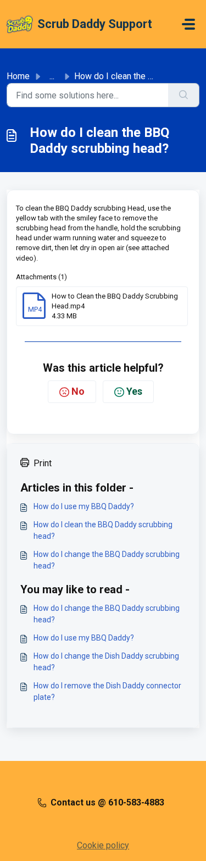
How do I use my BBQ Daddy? (84, 506)
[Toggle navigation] (188, 24)
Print (43, 463)
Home (18, 76)
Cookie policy (103, 845)
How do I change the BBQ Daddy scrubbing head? (107, 560)
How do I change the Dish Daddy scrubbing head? (106, 662)
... (51, 76)
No (78, 391)
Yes (134, 391)
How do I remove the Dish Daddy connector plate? (107, 691)
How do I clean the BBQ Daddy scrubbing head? (103, 530)
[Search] (183, 95)
